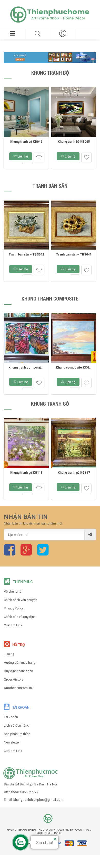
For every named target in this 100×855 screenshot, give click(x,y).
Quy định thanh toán (18, 671)
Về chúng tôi (13, 591)
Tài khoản (11, 717)
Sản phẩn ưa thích (17, 734)
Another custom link (19, 688)
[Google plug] (26, 553)
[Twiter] (43, 553)
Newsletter (12, 742)
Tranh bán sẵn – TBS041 (74, 254)
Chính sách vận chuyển (20, 600)
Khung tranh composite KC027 (30, 367)
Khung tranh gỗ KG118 (26, 472)
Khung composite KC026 (74, 367)
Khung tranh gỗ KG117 (74, 472)
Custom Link (13, 625)
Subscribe (90, 534)
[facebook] (9, 553)
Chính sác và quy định (20, 617)
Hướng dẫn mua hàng (20, 662)
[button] (12, 33)
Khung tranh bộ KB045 (74, 141)
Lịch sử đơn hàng (16, 725)
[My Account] (62, 33)
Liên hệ (22, 156)
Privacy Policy (14, 608)
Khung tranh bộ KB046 (26, 141)
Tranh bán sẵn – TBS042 (26, 254)
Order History (13, 679)
